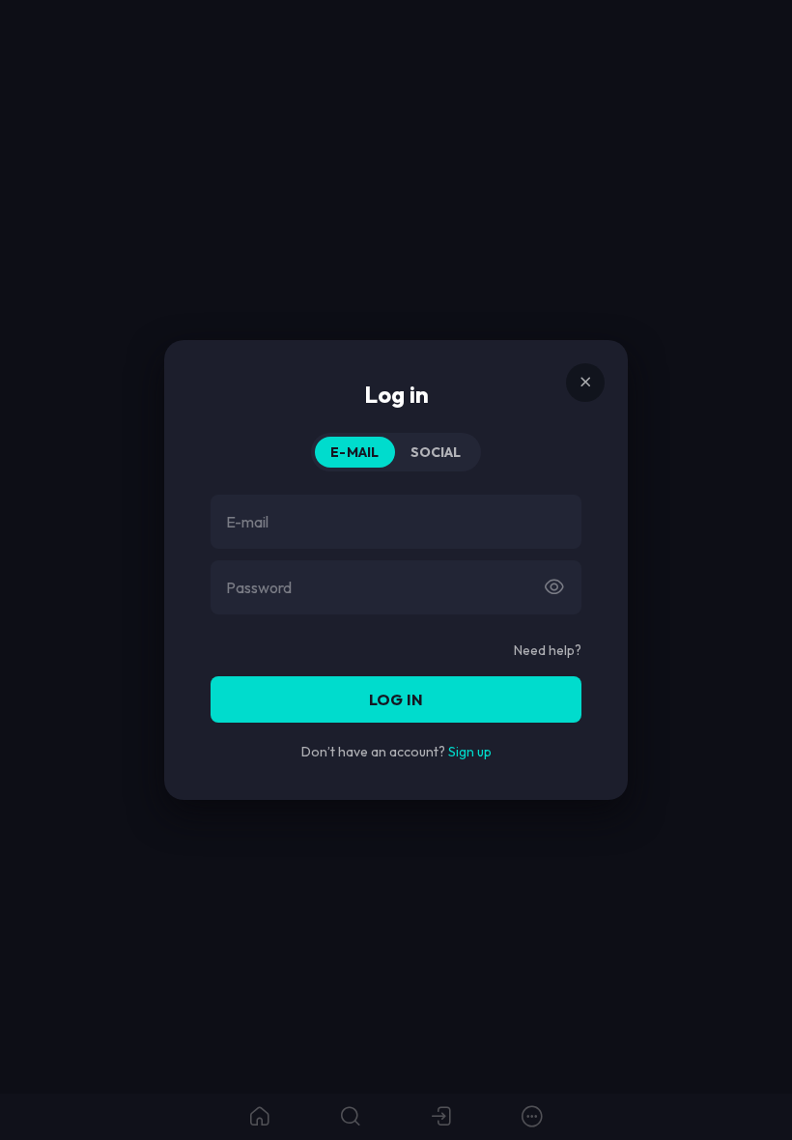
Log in (396, 699)
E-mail (354, 452)
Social (436, 452)
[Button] (554, 587)
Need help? (547, 650)
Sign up (470, 751)
